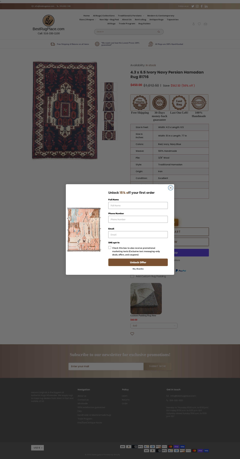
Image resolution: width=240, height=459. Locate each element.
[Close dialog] (170, 187)
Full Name (113, 199)
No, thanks (138, 268)
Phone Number (116, 213)
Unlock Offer (138, 262)
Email (111, 228)
